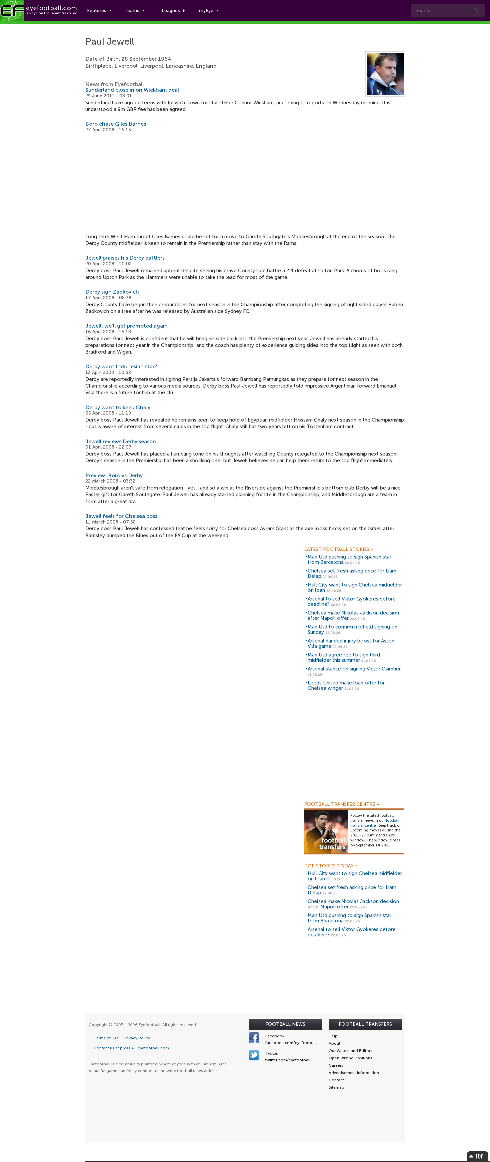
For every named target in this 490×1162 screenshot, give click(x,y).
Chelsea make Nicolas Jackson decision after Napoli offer (353, 615)
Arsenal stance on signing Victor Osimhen (355, 669)
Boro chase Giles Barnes (115, 124)
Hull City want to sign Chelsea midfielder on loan (355, 587)
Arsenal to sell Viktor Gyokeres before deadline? (352, 601)
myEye (206, 10)
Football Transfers (365, 1024)
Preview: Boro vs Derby (114, 475)
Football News (285, 1024)
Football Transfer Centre (341, 804)
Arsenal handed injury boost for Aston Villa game (351, 643)
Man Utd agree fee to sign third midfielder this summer (344, 657)
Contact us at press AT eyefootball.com (131, 1048)
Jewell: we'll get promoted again (126, 326)
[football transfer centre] (326, 831)
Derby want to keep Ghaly (117, 407)
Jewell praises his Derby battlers (125, 258)
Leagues (171, 10)
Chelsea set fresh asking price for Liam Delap (352, 574)
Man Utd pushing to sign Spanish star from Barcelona (349, 560)
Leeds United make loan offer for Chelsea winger (346, 685)
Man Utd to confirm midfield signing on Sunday (352, 629)
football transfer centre (374, 823)
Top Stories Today (331, 866)
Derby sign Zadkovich (112, 292)
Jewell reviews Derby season (120, 441)
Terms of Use (106, 1038)
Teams (131, 10)
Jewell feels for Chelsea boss (121, 516)
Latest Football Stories (338, 549)
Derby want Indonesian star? (121, 366)
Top (478, 1156)
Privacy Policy (137, 1038)
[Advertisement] (245, 183)
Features (96, 10)
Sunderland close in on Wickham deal (132, 90)
